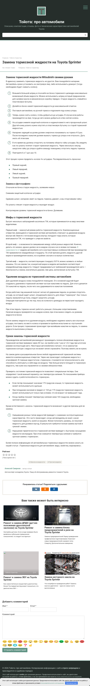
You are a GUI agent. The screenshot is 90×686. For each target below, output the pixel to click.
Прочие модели (55, 462)
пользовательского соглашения (69, 677)
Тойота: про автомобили (41, 21)
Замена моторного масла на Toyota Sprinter (60, 578)
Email (33, 606)
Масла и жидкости (38, 462)
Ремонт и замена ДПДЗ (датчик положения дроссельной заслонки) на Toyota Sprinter (20, 525)
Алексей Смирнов (13, 468)
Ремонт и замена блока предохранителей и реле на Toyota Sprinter (59, 530)
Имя (4, 606)
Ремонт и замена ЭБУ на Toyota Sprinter (20, 578)
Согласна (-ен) (71, 683)
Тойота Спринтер (32, 68)
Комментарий (8, 614)
